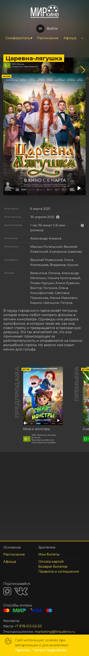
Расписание (48, 38)
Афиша (70, 38)
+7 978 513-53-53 (28, 626)
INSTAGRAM (7, 591)
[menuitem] (19, 38)
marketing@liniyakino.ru (55, 632)
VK (21, 591)
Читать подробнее (49, 650)
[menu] (44, 38)
